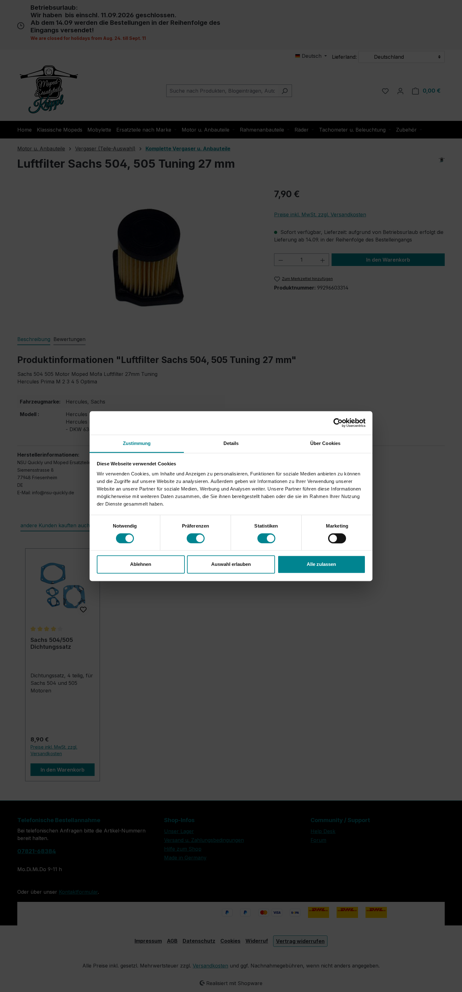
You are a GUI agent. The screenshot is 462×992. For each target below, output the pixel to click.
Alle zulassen (321, 564)
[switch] (196, 538)
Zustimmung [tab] (137, 443)
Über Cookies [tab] (325, 443)
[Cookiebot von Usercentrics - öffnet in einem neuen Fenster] (338, 422)
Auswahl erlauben (231, 564)
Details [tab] (231, 443)
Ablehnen (140, 564)
